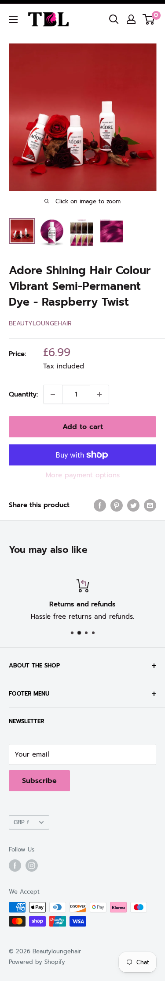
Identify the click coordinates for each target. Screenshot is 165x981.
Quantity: (23, 394)
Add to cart (82, 427)
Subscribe (39, 780)
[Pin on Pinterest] (116, 505)
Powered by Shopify (37, 962)
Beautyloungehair (40, 323)
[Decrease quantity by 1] (53, 394)
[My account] (131, 19)
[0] (148, 19)
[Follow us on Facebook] (15, 865)
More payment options (83, 475)
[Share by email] (150, 505)
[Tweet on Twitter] (133, 505)
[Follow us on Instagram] (32, 865)
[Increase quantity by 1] (99, 394)
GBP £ (21, 822)
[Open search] (114, 19)
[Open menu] (13, 19)
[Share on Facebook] (100, 505)
